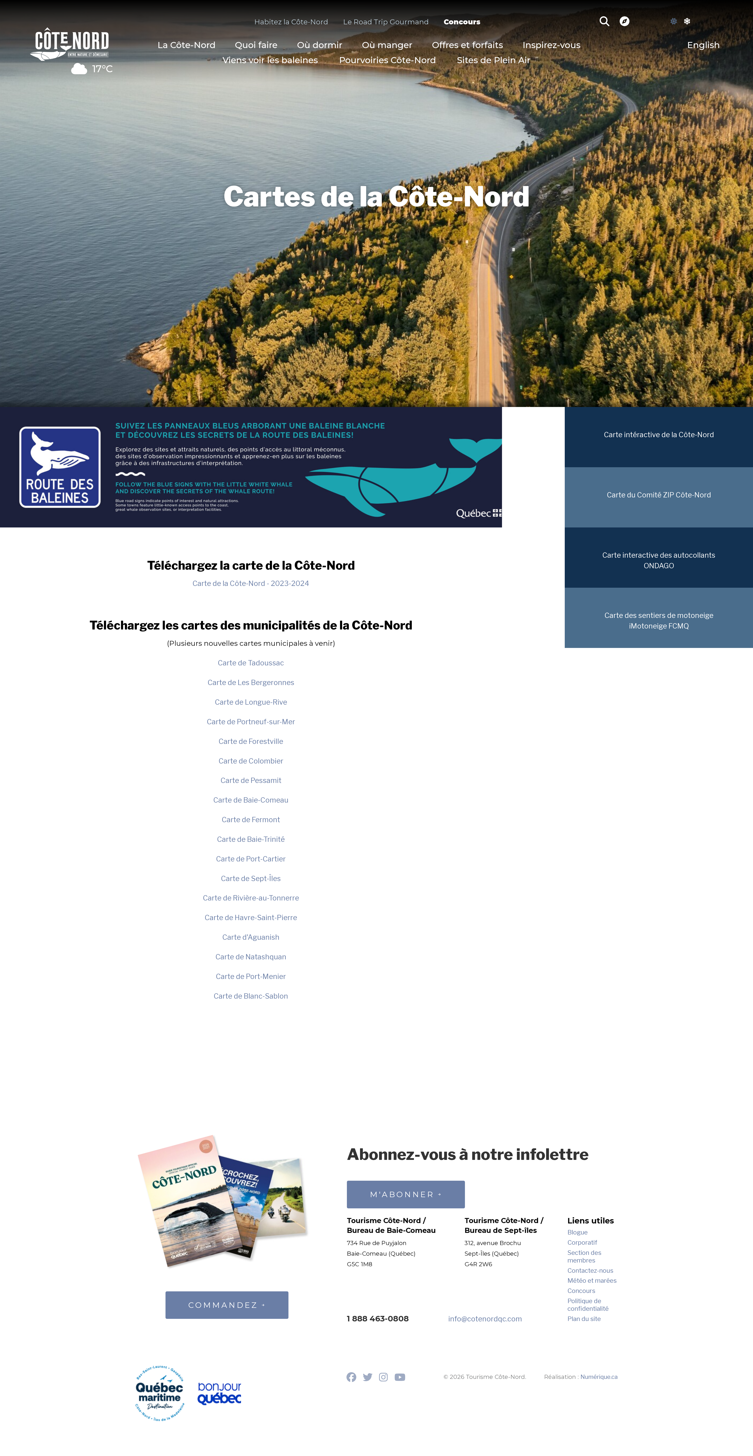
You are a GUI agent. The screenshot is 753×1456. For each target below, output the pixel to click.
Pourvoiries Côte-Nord (387, 60)
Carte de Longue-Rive (251, 702)
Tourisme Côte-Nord (69, 42)
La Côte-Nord (186, 45)
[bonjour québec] (219, 1394)
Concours (462, 22)
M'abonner (402, 1194)
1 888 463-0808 (378, 1318)
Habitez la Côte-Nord (291, 22)
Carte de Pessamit (251, 780)
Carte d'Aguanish (250, 937)
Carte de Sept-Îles (251, 878)
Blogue (577, 1232)
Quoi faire (256, 45)
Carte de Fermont (251, 819)
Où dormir (319, 45)
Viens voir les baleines (270, 60)
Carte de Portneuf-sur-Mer (251, 721)
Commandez (223, 1305)
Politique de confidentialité (588, 1304)
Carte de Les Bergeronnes (251, 682)
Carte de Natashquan (251, 956)
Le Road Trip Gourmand (386, 22)
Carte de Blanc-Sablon (251, 996)
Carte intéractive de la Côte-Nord (659, 434)
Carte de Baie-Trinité (251, 839)
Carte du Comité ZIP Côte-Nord (659, 495)
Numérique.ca (599, 1376)
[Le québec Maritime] (159, 1393)
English (703, 45)
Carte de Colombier (251, 761)
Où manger (387, 45)
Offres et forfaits (467, 45)
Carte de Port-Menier (251, 976)
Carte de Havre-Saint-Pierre (251, 917)
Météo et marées (592, 1280)
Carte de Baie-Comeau (250, 800)
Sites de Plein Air (493, 60)
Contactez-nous (590, 1270)
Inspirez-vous (551, 45)
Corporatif (582, 1242)
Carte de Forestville (251, 741)
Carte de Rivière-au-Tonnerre (251, 898)
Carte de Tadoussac (251, 663)
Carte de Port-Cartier (251, 859)
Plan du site (584, 1319)
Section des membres (584, 1256)
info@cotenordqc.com (485, 1319)
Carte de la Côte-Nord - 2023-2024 (251, 583)
